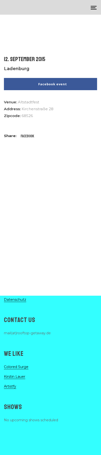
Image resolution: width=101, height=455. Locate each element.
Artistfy (10, 386)
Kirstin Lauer (14, 376)
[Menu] (93, 7)
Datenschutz (15, 299)
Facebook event (52, 84)
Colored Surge (16, 367)
